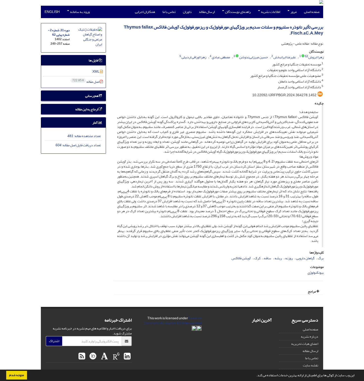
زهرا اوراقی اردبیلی (194, 57)
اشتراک (54, 341)
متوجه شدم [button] (16, 375)
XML (96, 71)
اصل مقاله (86, 81)
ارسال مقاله (207, 11)
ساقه (267, 258)
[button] (255, 376)
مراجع (312, 291)
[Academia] (104, 356)
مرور (293, 11)
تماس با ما (169, 11)
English (52, 11)
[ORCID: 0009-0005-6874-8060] (303, 56)
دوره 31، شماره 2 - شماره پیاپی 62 (59, 33)
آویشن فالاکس (241, 258)
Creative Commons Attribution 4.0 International (173, 320)
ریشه (278, 258)
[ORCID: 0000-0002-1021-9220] (237, 56)
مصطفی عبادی (221, 57)
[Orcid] (92, 356)
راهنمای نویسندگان (238, 11)
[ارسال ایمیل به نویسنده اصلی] (306, 56)
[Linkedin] (126, 356)
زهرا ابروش (316, 57)
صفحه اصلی (311, 11)
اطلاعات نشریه (270, 11)
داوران (187, 11)
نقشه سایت (310, 365)
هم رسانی (92, 95)
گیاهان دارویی (305, 258)
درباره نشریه (309, 336)
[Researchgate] (115, 356)
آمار (95, 122)
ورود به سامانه (80, 11)
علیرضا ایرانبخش (284, 57)
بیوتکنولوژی (316, 272)
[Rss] (81, 356)
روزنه (289, 258)
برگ (321, 258)
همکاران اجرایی (145, 11)
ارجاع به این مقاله (87, 109)
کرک (257, 258)
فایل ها (94, 60)
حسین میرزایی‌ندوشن (253, 57)
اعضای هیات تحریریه (304, 343)
